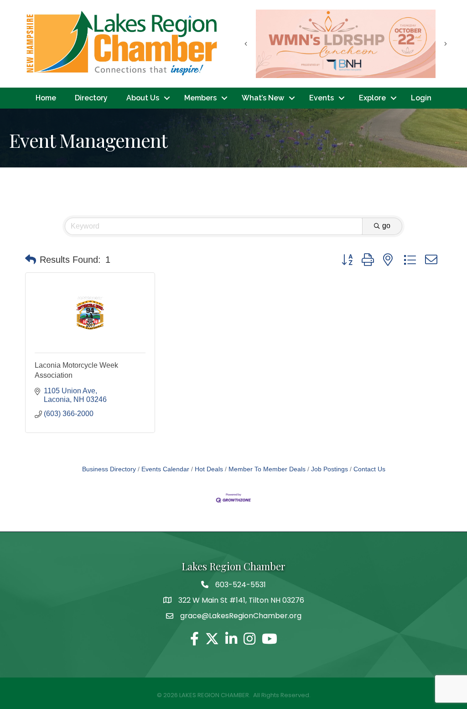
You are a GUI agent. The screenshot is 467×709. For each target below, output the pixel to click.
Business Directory (109, 469)
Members (200, 98)
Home (46, 98)
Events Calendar (165, 469)
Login (421, 98)
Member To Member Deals (267, 469)
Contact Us (369, 469)
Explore (372, 98)
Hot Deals (209, 469)
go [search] (386, 225)
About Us (142, 98)
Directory (91, 98)
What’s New (263, 98)
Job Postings (329, 469)
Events (321, 98)
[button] (30, 259)
